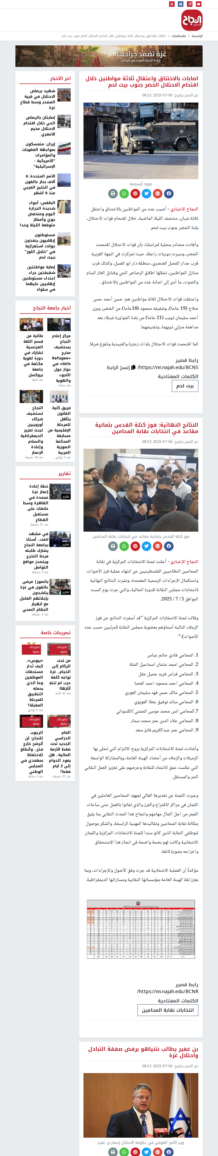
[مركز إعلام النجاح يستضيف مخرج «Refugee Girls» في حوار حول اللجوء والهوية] (59, 324)
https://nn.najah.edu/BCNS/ (167, 367)
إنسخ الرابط (119, 367)
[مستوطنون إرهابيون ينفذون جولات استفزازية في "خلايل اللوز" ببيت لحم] (64, 238)
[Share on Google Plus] (157, 193)
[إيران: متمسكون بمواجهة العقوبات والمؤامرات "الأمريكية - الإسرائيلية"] (64, 147)
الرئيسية (197, 36)
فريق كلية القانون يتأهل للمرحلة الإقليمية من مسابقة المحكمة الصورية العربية (59, 430)
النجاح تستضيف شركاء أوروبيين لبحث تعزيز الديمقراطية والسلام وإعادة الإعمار (31, 430)
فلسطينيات (178, 36)
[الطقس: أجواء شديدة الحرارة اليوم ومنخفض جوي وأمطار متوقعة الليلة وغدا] (64, 206)
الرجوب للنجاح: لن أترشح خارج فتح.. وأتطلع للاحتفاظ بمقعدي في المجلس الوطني (31, 752)
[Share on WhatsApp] (124, 193)
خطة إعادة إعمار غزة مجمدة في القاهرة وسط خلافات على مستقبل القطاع (35, 503)
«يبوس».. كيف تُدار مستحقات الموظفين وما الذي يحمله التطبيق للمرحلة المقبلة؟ (34, 683)
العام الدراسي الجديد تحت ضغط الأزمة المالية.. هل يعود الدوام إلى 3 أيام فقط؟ (60, 752)
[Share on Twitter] (146, 193)
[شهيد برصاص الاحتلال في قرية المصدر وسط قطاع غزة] (64, 94)
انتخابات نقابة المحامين (168, 1010)
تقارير (64, 474)
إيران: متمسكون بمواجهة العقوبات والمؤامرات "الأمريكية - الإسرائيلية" (38, 155)
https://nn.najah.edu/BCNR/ (167, 991)
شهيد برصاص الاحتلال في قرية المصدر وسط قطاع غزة (37, 99)
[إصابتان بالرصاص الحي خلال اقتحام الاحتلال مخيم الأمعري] (64, 121)
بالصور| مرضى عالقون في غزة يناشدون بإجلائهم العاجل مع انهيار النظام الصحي (34, 595)
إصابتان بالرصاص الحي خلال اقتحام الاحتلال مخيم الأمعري (39, 126)
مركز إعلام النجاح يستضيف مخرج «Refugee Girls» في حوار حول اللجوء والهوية (61, 358)
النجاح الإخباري (192, 20)
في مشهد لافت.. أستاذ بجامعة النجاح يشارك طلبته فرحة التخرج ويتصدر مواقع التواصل (35, 550)
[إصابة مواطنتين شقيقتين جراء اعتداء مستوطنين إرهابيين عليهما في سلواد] (64, 270)
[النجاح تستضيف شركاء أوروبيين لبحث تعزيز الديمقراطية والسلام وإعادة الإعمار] (31, 396)
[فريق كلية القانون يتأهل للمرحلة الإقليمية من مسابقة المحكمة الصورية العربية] (59, 396)
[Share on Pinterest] (135, 193)
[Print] (113, 193)
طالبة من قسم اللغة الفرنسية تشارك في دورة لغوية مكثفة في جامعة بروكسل (33, 355)
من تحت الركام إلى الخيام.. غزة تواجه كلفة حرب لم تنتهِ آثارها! (60, 674)
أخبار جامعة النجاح (52, 308)
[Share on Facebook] (169, 193)
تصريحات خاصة (56, 633)
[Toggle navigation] (172, 4)
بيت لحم (185, 385)
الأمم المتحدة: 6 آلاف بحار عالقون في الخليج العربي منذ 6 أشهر (39, 184)
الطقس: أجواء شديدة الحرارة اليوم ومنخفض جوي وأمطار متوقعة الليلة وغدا (37, 214)
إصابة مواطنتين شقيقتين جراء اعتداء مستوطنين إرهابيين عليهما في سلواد (38, 278)
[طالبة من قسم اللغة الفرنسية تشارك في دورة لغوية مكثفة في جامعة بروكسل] (31, 324)
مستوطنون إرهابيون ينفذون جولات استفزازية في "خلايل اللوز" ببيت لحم (39, 246)
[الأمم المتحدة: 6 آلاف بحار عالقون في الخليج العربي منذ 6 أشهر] (64, 180)
